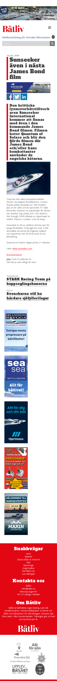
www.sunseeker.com (22, 248)
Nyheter (28, 556)
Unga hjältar (28, 568)
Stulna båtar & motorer (28, 559)
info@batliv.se (28, 588)
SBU (28, 562)
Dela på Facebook (10, 96)
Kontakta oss (28, 571)
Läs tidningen (28, 573)
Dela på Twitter (17, 96)
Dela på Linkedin (24, 96)
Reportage (28, 565)
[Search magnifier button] (52, 43)
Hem (28, 553)
